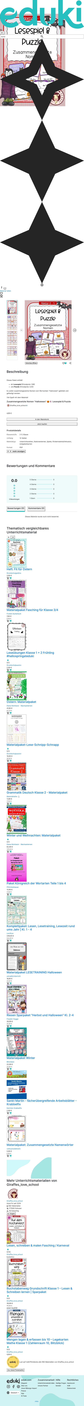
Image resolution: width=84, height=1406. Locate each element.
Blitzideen (10, 1062)
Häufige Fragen (61, 1383)
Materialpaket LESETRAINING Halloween (34, 972)
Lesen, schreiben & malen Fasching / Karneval (38, 1245)
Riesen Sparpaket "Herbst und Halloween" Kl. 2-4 (40, 1015)
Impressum (71, 1383)
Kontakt (58, 1386)
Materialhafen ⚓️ (13, 796)
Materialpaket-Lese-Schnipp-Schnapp (33, 744)
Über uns (24, 1386)
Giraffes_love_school (18, 405)
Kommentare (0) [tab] (36, 508)
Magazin (24, 1383)
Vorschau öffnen (31, 363)
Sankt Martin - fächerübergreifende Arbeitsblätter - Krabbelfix (42, 1102)
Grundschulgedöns (14, 573)
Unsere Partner (43, 1386)
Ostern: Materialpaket (21, 702)
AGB (68, 1386)
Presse (23, 1391)
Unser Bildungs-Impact (29, 1388)
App (22, 1393)
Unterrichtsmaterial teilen (46, 1383)
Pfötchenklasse (12, 887)
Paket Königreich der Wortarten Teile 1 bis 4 (36, 883)
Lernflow (10, 933)
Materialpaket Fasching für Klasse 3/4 (32, 610)
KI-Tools (24, 1396)
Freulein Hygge (12, 1019)
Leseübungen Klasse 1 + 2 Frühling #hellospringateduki (30, 654)
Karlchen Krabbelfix (14, 1108)
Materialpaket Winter (21, 1058)
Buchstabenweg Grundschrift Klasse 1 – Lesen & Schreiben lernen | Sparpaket (39, 1290)
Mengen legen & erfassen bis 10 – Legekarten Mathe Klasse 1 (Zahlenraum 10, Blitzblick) (37, 1341)
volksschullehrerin (13, 1149)
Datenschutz (71, 1388)
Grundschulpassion (14, 665)
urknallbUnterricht (14, 976)
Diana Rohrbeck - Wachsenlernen (19, 706)
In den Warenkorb (42, 419)
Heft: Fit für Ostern (19, 569)
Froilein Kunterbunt (14, 614)
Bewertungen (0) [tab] (15, 508)
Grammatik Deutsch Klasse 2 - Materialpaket (37, 792)
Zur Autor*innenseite (15, 1370)
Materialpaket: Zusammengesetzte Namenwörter (40, 1145)
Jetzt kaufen (42, 424)
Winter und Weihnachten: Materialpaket (33, 835)
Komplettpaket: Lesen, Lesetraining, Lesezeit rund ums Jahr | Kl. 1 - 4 (41, 927)
